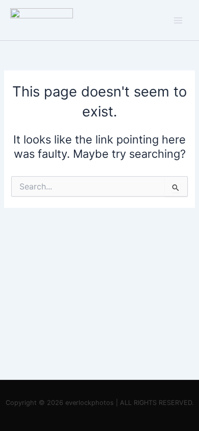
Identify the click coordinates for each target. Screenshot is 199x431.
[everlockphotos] (41, 20)
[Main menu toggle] (178, 20)
